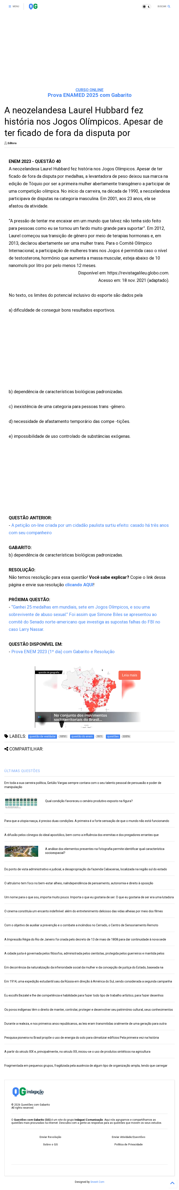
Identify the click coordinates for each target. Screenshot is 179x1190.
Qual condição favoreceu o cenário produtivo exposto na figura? (89, 801)
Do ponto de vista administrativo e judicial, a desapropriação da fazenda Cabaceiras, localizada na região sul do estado (85, 869)
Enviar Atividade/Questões (128, 1137)
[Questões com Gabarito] (33, 8)
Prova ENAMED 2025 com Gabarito (90, 95)
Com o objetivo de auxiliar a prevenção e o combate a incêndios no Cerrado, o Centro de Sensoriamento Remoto (81, 925)
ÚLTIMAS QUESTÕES (22, 771)
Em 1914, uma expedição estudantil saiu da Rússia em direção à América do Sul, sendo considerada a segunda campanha (88, 981)
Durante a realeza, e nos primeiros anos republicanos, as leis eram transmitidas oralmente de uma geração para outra (85, 1023)
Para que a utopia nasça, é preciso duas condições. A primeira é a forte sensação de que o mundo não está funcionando (86, 821)
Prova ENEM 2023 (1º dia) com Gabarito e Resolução (63, 651)
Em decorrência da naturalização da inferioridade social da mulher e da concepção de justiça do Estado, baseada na (83, 967)
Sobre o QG (50, 1144)
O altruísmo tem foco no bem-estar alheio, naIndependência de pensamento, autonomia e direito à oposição (78, 883)
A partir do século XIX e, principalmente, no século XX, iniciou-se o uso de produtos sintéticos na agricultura (77, 1051)
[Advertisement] (89, 50)
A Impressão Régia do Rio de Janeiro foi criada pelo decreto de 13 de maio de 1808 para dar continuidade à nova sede (85, 939)
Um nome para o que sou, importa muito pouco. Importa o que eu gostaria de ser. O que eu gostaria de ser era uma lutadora (89, 897)
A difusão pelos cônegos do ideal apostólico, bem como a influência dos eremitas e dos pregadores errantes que (81, 835)
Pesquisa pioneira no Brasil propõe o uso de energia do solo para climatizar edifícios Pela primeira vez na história (81, 1037)
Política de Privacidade (128, 1144)
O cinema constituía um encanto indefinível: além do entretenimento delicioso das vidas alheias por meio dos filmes (83, 911)
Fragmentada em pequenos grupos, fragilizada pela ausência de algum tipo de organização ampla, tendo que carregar (85, 1065)
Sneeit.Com (97, 1181)
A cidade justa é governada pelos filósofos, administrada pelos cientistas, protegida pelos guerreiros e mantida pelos (84, 953)
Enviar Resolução (50, 1137)
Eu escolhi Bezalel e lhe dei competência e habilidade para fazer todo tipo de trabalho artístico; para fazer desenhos (84, 995)
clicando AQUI (79, 584)
